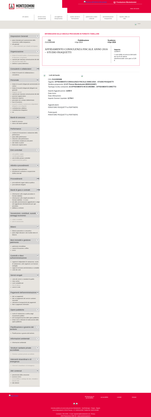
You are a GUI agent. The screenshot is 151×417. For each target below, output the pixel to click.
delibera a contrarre (18, 208)
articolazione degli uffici (19, 61)
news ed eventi (134, 8)
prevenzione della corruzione (20, 375)
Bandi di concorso (17, 117)
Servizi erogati (16, 275)
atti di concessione (17, 221)
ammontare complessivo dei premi (22, 141)
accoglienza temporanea (58, 17)
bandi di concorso (17, 121)
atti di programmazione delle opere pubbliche (25, 317)
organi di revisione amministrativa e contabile (25, 268)
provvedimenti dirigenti (19, 184)
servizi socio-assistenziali (42, 17)
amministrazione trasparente (108, 17)
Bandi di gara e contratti (20, 190)
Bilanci (13, 227)
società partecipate (18, 156)
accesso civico (16, 377)
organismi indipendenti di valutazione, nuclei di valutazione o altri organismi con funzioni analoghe (25, 264)
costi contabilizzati (17, 283)
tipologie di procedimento (19, 169)
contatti (119, 397)
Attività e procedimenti (19, 165)
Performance (15, 129)
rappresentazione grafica (19, 160)
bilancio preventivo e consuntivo (21, 231)
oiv (13, 112)
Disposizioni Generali (19, 36)
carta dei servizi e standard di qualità (23, 279)
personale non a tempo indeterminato (23, 100)
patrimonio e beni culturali (91, 17)
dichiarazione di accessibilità (89, 397)
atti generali (15, 44)
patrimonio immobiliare (19, 246)
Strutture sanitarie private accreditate (23, 354)
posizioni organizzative (19, 96)
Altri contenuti (16, 371)
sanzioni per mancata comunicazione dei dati (25, 59)
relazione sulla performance (20, 139)
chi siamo (25, 17)
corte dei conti (16, 270)
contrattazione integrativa (19, 110)
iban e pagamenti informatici (20, 304)
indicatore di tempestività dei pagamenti (24, 302)
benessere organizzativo (19, 145)
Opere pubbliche (17, 310)
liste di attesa (16, 285)
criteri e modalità (17, 219)
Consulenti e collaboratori (20, 69)
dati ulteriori (15, 383)
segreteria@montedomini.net (82, 414)
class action (15, 281)
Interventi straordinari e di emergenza (23, 365)
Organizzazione (16, 52)
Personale (14, 80)
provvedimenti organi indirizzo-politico (23, 182)
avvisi (14, 250)
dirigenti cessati (17, 92)
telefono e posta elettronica (20, 63)
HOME (139, 23)
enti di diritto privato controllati (21, 158)
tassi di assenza (17, 102)
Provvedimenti (16, 179)
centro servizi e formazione (75, 17)
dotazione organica (17, 98)
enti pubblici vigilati (18, 154)
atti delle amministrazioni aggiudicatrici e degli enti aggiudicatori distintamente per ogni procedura (26, 204)
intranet (134, 397)
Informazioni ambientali (19, 339)
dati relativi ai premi (18, 143)
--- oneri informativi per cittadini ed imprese (25, 46)
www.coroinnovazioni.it (83, 416)
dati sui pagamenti (17, 296)
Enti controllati (16, 150)
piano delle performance (19, 137)
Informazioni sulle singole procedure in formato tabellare (72, 34)
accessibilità (104, 397)
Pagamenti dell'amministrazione (23, 292)
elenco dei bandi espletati (19, 123)
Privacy (93, 414)
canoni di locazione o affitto (20, 248)
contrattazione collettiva (19, 108)
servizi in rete (16, 287)
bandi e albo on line (125, 17)
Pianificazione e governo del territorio (23, 333)
